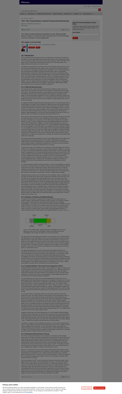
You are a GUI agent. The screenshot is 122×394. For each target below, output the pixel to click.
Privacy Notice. (29, 392)
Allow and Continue (99, 388)
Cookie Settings (87, 388)
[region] (61, 388)
